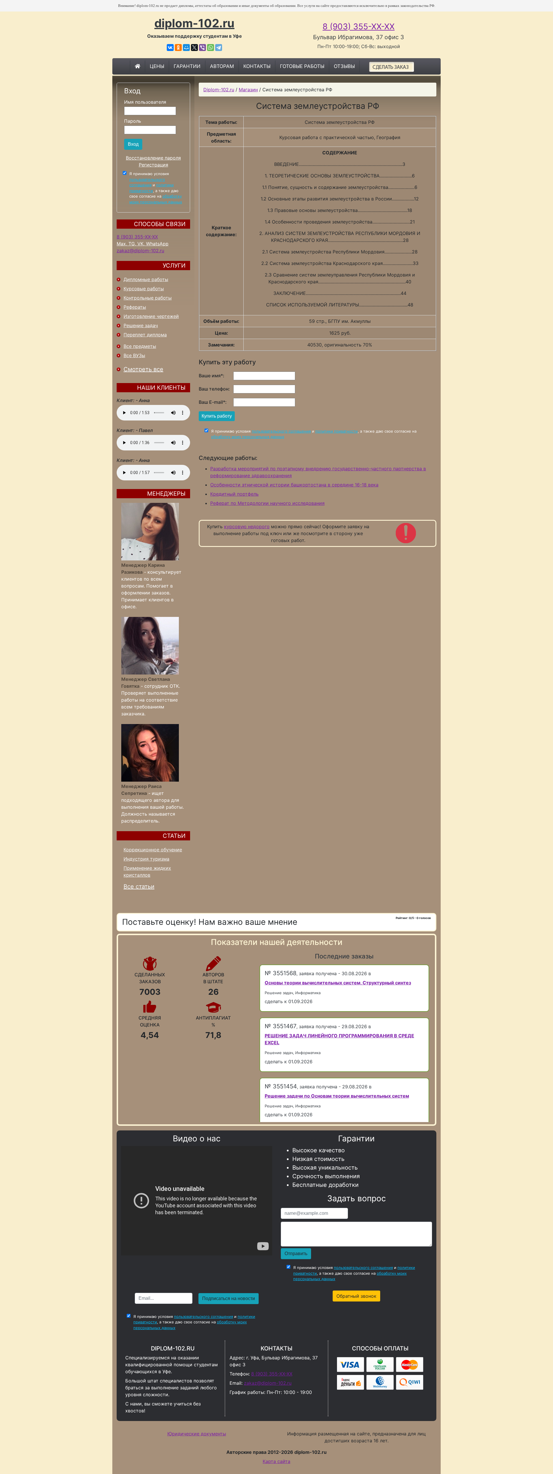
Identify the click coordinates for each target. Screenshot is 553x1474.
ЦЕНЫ (157, 66)
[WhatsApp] (210, 47)
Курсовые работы (144, 288)
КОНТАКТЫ (256, 66)
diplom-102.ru (194, 23)
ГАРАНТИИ (187, 66)
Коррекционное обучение (153, 849)
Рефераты (135, 307)
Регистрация (153, 165)
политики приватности (336, 431)
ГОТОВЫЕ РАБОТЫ (302, 66)
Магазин (248, 89)
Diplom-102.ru (218, 89)
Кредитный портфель (234, 494)
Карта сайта (276, 1461)
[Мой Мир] (186, 47)
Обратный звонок (356, 1296)
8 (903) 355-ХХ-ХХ (359, 26)
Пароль (132, 121)
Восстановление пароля (153, 158)
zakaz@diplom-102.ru (140, 250)
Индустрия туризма (146, 859)
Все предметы (140, 346)
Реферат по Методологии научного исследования (267, 503)
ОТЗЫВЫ (344, 66)
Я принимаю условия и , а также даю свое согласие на (155, 187)
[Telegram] (218, 47)
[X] (194, 47)
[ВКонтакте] (170, 47)
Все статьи (139, 886)
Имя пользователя (145, 102)
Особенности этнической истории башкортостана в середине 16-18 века (294, 485)
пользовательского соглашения (281, 431)
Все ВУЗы (134, 355)
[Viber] (202, 47)
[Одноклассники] (178, 47)
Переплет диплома (145, 335)
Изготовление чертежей (151, 316)
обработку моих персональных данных (247, 436)
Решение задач (141, 325)
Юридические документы (196, 1434)
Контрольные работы (148, 298)
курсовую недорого (247, 526)
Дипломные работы (146, 279)
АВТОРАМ (222, 66)
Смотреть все (143, 369)
